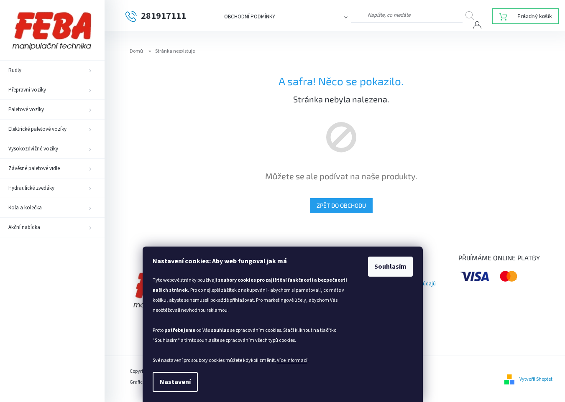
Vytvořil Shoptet (535, 379)
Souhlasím (390, 266)
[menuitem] (52, 70)
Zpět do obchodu (341, 205)
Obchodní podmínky (249, 16)
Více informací (292, 360)
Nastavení (175, 382)
